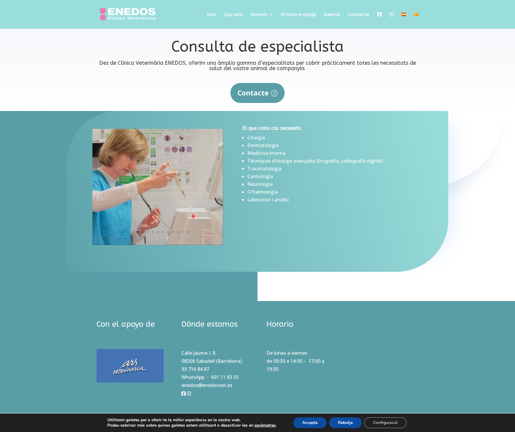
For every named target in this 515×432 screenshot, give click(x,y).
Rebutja (345, 422)
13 (188, 232)
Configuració (385, 422)
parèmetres (265, 425)
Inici (211, 15)
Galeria (332, 15)
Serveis (258, 15)
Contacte (359, 15)
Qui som (233, 15)
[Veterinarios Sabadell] (157, 243)
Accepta (310, 422)
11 (178, 232)
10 (173, 232)
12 (183, 232)
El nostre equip (298, 15)
